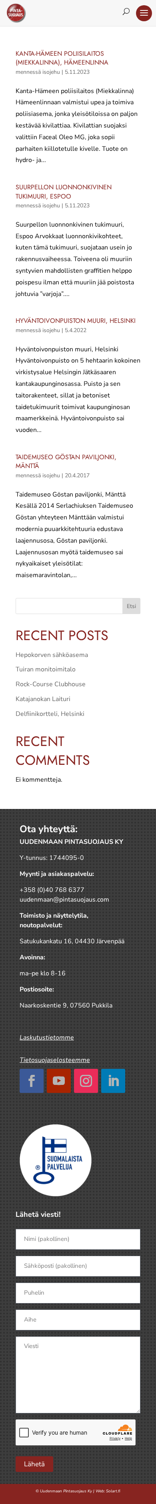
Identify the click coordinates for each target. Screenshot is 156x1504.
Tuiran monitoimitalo (46, 669)
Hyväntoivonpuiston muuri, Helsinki (76, 320)
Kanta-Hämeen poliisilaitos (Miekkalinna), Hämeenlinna (62, 58)
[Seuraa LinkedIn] (113, 1081)
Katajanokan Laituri (43, 699)
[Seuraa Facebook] (32, 1081)
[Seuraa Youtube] (59, 1081)
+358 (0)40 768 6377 (52, 890)
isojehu (51, 72)
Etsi (131, 606)
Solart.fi (113, 1491)
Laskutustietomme (47, 1037)
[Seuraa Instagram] (86, 1081)
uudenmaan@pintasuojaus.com (64, 899)
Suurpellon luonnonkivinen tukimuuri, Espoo (64, 191)
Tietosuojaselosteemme (55, 1060)
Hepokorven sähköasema (52, 655)
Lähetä (34, 1464)
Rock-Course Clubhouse (51, 684)
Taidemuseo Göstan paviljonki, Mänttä (66, 461)
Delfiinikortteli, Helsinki (50, 713)
